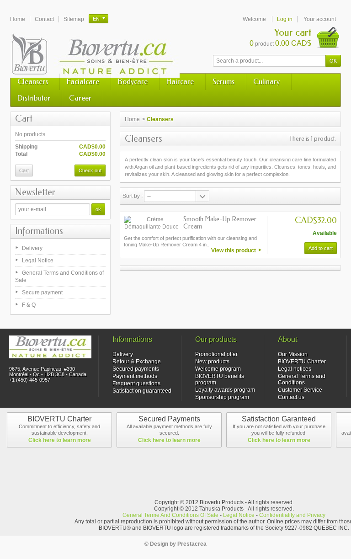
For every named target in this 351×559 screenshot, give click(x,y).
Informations (39, 231)
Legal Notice (37, 260)
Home (132, 119)
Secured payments (135, 369)
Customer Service (300, 390)
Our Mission (293, 354)
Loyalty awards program (225, 390)
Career (80, 98)
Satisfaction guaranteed (141, 391)
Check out (90, 170)
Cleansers (32, 81)
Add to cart (320, 248)
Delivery (32, 248)
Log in (284, 19)
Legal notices (294, 369)
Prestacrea (192, 544)
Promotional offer (216, 354)
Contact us (291, 397)
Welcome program (218, 369)
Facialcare (83, 81)
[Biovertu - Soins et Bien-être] (95, 55)
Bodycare (133, 81)
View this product (233, 250)
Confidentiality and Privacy (292, 515)
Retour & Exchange (136, 361)
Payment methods (134, 376)
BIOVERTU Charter (302, 361)
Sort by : (132, 196)
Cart (23, 118)
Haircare (180, 81)
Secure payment (42, 292)
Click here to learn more (59, 440)
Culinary (266, 81)
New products (212, 361)
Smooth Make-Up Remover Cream (219, 222)
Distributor (33, 98)
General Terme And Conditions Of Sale (170, 515)
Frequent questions (136, 383)
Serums (223, 81)
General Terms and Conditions (301, 379)
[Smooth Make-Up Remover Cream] (151, 223)
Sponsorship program (222, 397)
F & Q (29, 305)
